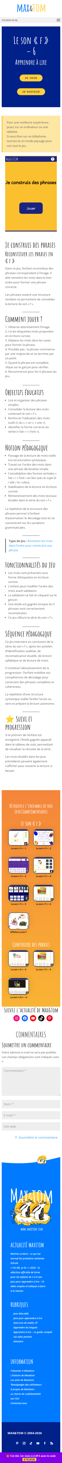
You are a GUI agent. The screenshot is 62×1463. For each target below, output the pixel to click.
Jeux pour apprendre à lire (27, 1318)
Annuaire (18, 1341)
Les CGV (15, 1398)
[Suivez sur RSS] (51, 1443)
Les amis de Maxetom (22, 1380)
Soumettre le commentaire (38, 1137)
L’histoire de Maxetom (23, 1375)
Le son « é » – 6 (18, 969)
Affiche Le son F (18, 932)
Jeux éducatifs (21, 1313)
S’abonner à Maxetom (22, 1370)
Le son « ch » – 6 (18, 997)
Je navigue (31, 91)
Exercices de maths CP (25, 1322)
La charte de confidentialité (26, 1394)
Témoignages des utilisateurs (26, 1384)
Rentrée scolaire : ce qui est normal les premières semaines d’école (27, 1258)
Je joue (31, 78)
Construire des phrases (31, 944)
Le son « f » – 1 (18, 848)
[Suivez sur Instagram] (24, 1443)
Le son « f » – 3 (18, 876)
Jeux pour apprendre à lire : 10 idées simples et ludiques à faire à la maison (28, 1286)
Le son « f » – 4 (43, 876)
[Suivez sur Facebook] (45, 1443)
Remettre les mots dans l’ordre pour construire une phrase (31, 545)
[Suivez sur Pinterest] (17, 1443)
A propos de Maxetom (22, 1389)
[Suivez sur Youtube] (38, 1443)
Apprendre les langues (25, 1327)
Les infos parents (22, 1336)
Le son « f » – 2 (43, 848)
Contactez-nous (19, 1403)
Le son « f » (31, 823)
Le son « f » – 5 (18, 904)
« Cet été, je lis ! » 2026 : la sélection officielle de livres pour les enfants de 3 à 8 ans (26, 1272)
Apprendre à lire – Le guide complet (32, 1332)
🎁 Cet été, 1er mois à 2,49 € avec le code (31, 1457)
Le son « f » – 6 (43, 904)
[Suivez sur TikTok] (31, 1443)
